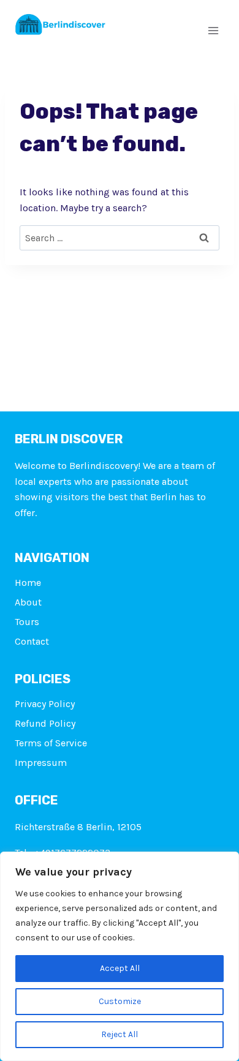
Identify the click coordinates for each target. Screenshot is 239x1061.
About (28, 602)
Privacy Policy (45, 704)
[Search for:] (119, 238)
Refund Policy (45, 723)
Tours (27, 622)
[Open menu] (213, 30)
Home (28, 582)
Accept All (120, 968)
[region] (119, 956)
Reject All (119, 1034)
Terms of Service (51, 743)
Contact (32, 641)
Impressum (41, 762)
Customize (120, 1001)
